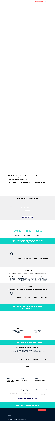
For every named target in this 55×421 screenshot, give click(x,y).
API (31, 1)
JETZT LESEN (27, 211)
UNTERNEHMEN (44, 2)
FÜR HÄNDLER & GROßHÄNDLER (18, 2)
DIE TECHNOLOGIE (33, 2)
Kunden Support (29, 1)
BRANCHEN (38, 2)
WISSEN (41, 2)
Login (33, 1)
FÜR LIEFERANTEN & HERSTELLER (27, 2)
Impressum (19, 411)
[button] (39, 1)
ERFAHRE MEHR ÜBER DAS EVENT (27, 38)
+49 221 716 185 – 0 (11, 414)
